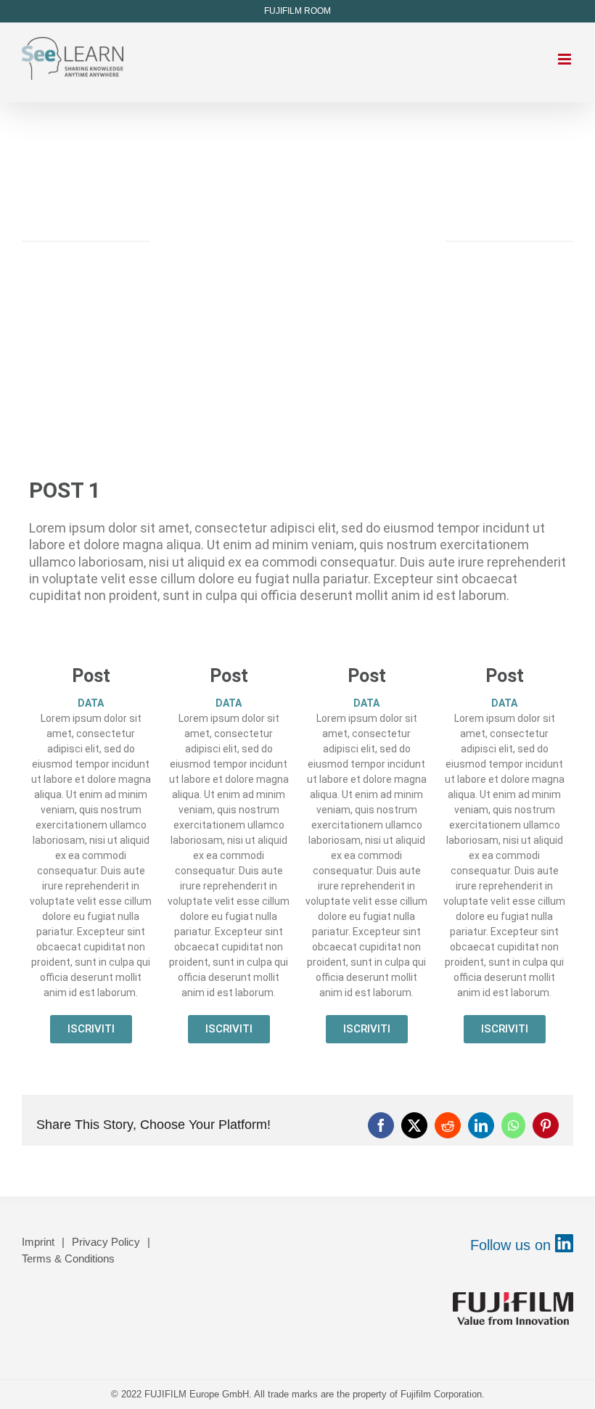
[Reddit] (448, 1125)
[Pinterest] (546, 1125)
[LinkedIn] (481, 1125)
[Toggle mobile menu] (565, 59)
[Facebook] (381, 1125)
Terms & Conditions (68, 1258)
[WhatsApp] (513, 1125)
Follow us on (512, 1245)
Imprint (38, 1242)
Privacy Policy (106, 1242)
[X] (414, 1125)
